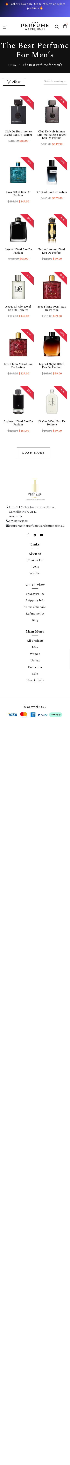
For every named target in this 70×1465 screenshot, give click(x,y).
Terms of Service (35, 607)
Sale (35, 674)
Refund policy (35, 613)
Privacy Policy (35, 594)
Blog (35, 620)
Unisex (35, 660)
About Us (35, 553)
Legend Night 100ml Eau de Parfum (51, 365)
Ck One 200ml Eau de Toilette (52, 423)
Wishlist (35, 573)
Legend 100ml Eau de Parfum (18, 251)
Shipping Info (35, 600)
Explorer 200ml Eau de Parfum (18, 423)
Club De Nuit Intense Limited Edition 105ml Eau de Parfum (51, 135)
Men (35, 647)
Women (35, 654)
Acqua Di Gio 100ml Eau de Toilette (18, 308)
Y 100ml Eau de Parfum (52, 192)
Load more (33, 453)
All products (35, 641)
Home (12, 65)
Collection (35, 667)
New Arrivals (35, 680)
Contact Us (35, 560)
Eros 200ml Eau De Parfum (18, 193)
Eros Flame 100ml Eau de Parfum (52, 308)
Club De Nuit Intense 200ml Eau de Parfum (18, 133)
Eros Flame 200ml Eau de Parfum (18, 365)
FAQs (35, 567)
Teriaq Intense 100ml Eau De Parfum (51, 251)
